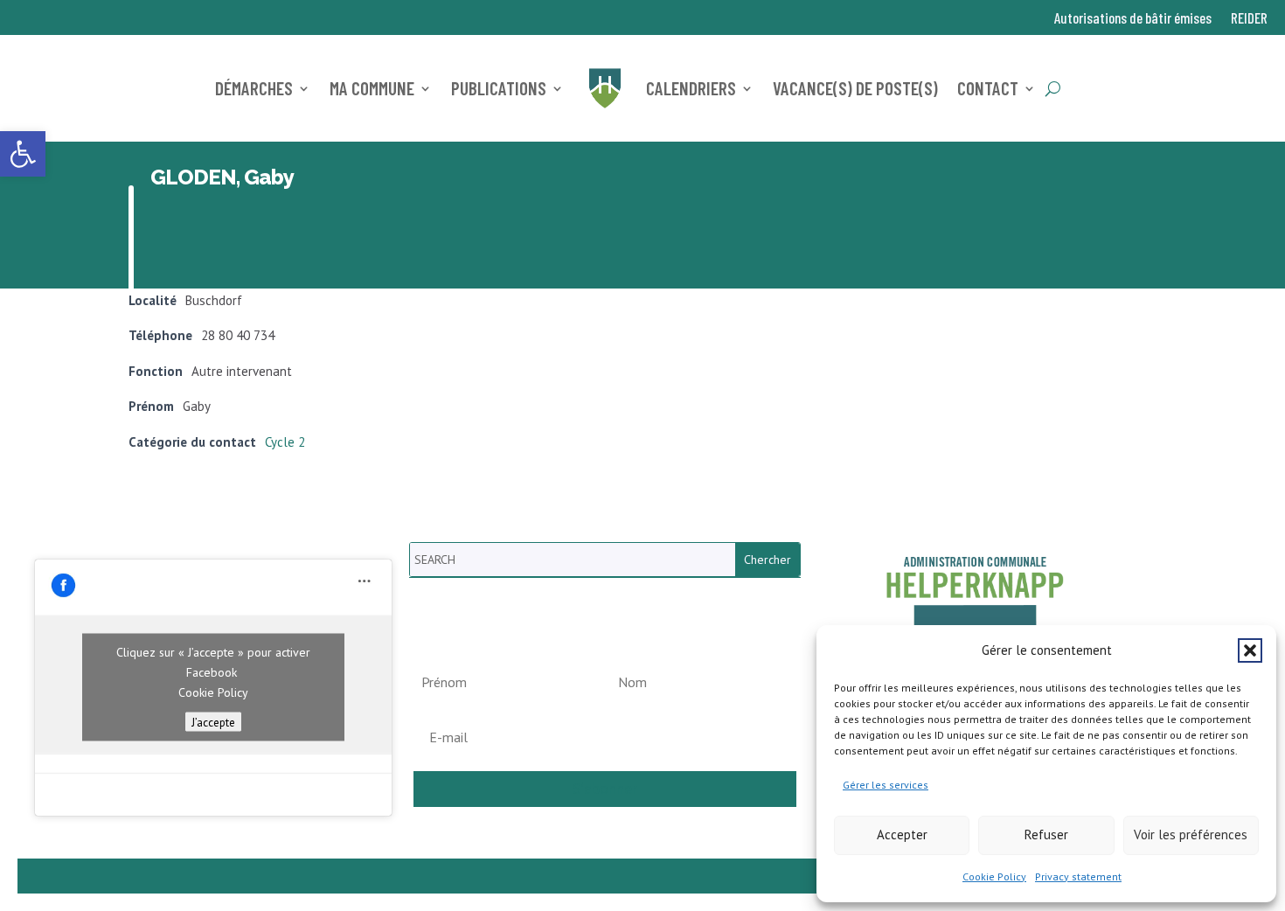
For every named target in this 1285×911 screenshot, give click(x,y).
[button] (1250, 650)
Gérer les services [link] (885, 784)
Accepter (902, 834)
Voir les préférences (1190, 834)
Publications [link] (498, 88)
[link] (22, 154)
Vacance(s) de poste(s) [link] (855, 88)
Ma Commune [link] (372, 88)
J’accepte (213, 722)
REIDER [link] (1249, 18)
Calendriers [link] (691, 88)
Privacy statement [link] (1078, 876)
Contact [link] (987, 88)
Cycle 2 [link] (285, 442)
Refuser (1046, 834)
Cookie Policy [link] (994, 876)
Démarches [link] (254, 88)
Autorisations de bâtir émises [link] (1133, 18)
